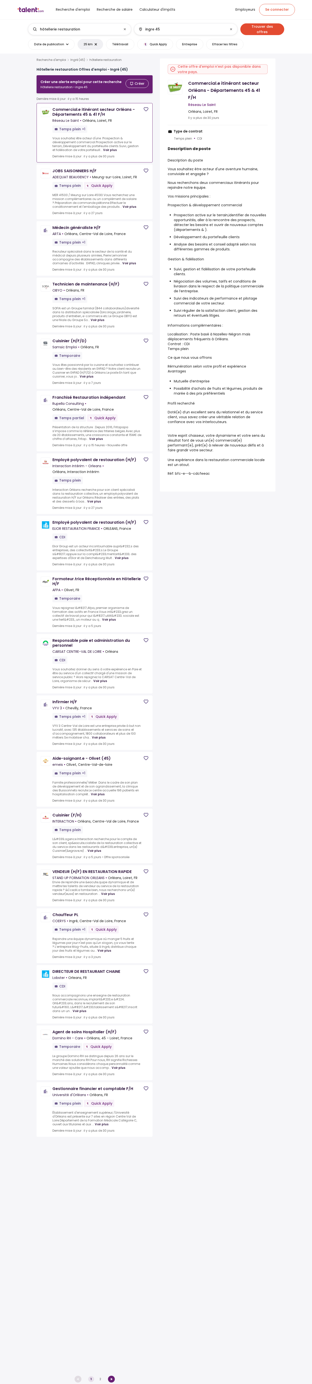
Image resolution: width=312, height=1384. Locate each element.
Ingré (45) (77, 59)
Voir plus (110, 150)
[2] (111, 1379)
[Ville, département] (181, 29)
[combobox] (79, 29)
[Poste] (75, 29)
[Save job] (146, 109)
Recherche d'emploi (51, 59)
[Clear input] (125, 29)
